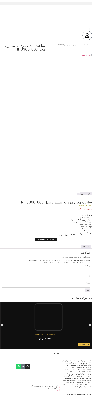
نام (88, 276)
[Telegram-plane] (23, 366)
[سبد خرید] (89, 29)
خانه (90, 45)
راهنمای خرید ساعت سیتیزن (46, 239)
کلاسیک (85, 45)
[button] (46, 3)
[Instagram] (27, 366)
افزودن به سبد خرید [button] (84, 344)
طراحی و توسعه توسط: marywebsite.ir (78, 394)
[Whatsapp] (18, 366)
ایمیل (88, 283)
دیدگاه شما (86, 265)
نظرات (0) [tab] (86, 246)
